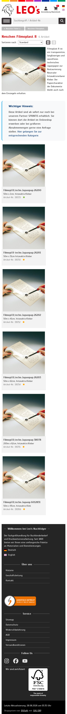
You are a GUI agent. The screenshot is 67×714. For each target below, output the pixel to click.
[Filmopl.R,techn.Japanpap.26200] (24, 165)
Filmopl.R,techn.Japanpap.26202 (22, 315)
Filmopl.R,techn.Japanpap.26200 (22, 190)
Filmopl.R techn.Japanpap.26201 (22, 252)
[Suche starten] (62, 21)
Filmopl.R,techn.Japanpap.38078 (22, 439)
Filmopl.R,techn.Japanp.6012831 (21, 502)
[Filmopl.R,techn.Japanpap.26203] (24, 352)
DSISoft (24, 710)
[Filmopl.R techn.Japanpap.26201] (24, 227)
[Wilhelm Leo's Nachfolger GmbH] (21, 10)
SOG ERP (37, 710)
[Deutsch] (63, 6)
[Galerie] (48, 42)
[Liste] (54, 42)
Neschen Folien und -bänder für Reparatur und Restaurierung (15, 28)
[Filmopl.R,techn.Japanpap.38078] (24, 415)
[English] (63, 10)
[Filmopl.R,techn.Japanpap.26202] (24, 290)
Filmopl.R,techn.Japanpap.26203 (22, 377)
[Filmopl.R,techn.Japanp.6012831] (24, 477)
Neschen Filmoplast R (37, 28)
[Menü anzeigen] (6, 21)
